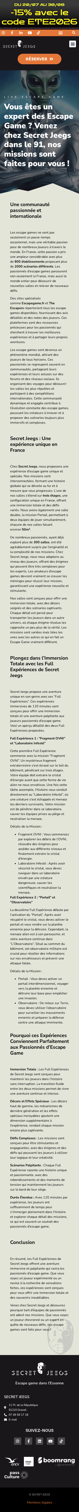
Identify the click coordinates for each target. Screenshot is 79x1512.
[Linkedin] (39, 1441)
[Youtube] (50, 1441)
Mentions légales (39, 1502)
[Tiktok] (61, 1441)
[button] (74, 33)
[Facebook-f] (28, 1441)
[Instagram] (17, 1441)
